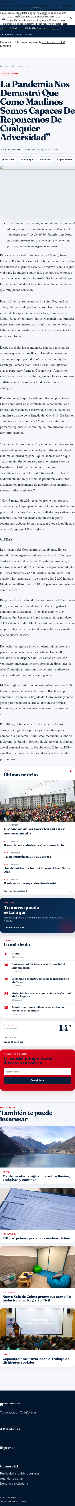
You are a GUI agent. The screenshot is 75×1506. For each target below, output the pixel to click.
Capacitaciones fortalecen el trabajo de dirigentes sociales (36, 1360)
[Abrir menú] (4, 18)
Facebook (45, 159)
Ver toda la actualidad (37, 891)
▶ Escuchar (9, 159)
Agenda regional (11, 1478)
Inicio (4, 66)
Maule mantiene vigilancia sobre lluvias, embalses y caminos (36, 1178)
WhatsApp (27, 159)
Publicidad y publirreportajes (20, 1473)
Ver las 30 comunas (14, 1042)
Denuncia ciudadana (14, 1483)
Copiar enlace (64, 159)
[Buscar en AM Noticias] (71, 18)
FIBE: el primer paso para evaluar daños (36, 1238)
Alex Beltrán (12, 149)
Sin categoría (19, 66)
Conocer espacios (16, 927)
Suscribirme (37, 1080)
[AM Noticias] (37, 19)
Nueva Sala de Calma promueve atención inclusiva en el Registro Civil (37, 1298)
